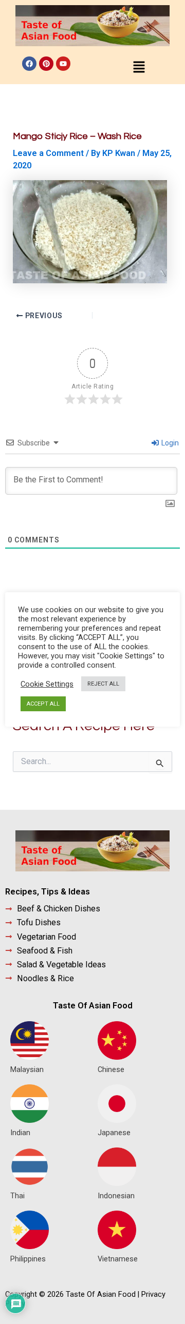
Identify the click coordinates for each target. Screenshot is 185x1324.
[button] (138, 67)
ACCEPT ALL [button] (43, 703)
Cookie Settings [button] (47, 684)
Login (169, 443)
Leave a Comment (48, 153)
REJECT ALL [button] (103, 683)
